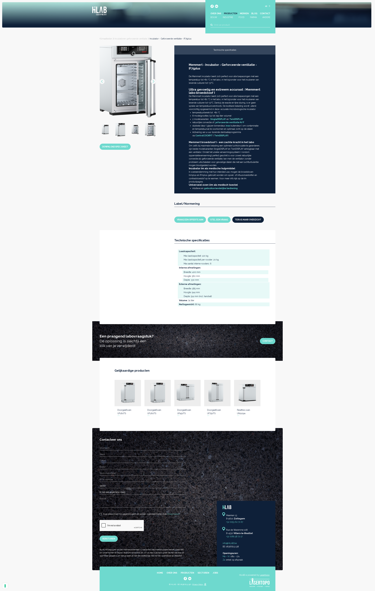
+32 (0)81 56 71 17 (234, 536)
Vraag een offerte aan (190, 219)
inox (228, 126)
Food (241, 17)
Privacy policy (173, 514)
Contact (265, 13)
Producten (230, 13)
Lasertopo (265, 575)
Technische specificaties (224, 50)
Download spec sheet (115, 122)
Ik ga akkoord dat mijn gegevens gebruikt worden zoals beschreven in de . (141, 514)
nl (266, 6)
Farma (253, 17)
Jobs (215, 573)
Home (160, 573)
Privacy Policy (197, 584)
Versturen (108, 539)
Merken (244, 13)
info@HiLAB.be (230, 543)
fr (269, 6)
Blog (254, 13)
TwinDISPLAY (236, 119)
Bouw (213, 17)
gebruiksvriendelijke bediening (221, 188)
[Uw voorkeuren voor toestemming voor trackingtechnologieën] (5, 586)
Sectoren (203, 573)
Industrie (228, 17)
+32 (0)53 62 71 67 (234, 522)
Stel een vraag (219, 219)
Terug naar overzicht (248, 219)
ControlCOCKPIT (204, 135)
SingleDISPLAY (218, 119)
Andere (266, 17)
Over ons (215, 13)
